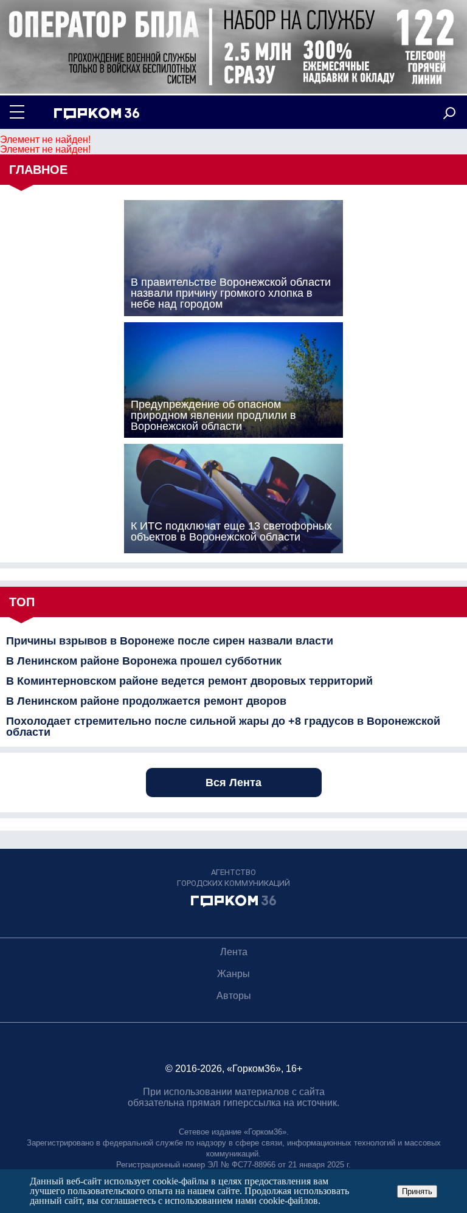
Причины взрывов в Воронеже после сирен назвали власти (169, 640)
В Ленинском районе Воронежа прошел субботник (144, 660)
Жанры (233, 974)
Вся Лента (233, 782)
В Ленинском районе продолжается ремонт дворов (146, 701)
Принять (417, 1191)
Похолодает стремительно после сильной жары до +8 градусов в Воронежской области (223, 727)
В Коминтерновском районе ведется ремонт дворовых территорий (189, 681)
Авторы (233, 995)
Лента (233, 952)
